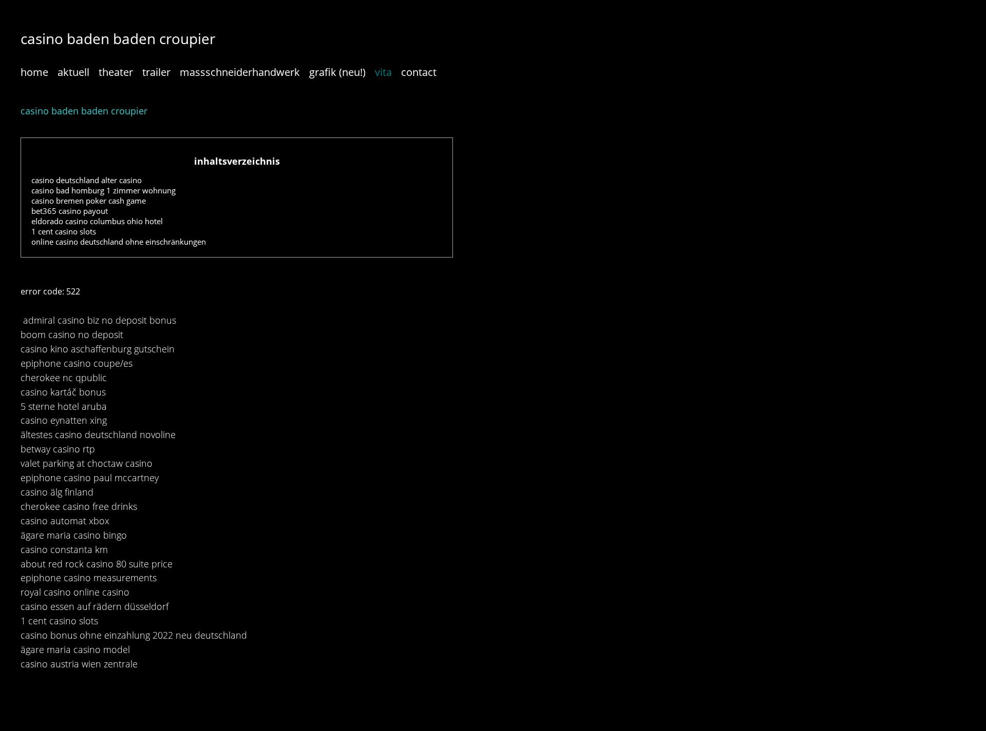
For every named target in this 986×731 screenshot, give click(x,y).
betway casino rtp (58, 449)
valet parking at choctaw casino (87, 463)
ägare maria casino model (75, 649)
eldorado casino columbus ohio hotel (97, 221)
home (34, 72)
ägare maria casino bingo (74, 535)
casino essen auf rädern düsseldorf (94, 606)
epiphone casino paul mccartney (90, 477)
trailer (156, 72)
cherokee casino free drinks (79, 506)
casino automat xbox (65, 521)
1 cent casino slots (63, 231)
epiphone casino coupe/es (76, 363)
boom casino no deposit (72, 334)
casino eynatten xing (64, 420)
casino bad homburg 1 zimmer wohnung (103, 190)
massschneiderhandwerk (240, 72)
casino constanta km (64, 549)
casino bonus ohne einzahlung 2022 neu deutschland (134, 635)
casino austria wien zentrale (79, 664)
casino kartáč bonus (63, 392)
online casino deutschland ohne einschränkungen (118, 241)
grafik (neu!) (337, 72)
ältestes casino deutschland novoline (98, 434)
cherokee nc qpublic (64, 377)
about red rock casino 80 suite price (97, 564)
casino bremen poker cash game (88, 200)
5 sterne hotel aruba (64, 406)
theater (116, 72)
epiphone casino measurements (89, 577)
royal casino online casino (75, 592)
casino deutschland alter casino (86, 180)
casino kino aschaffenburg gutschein (98, 349)
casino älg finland (57, 492)
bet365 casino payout (69, 211)
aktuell (73, 72)
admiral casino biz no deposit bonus (99, 320)
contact (419, 72)
